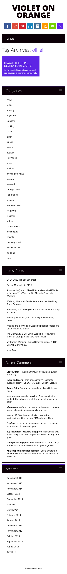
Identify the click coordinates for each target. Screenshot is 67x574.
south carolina (13, 226)
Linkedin (30, 26)
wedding (11, 253)
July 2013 (11, 552)
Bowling (10, 110)
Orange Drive (13, 189)
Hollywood (12, 158)
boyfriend (11, 115)
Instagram (37, 26)
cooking (10, 126)
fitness (10, 142)
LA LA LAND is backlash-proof (21, 280)
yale (9, 258)
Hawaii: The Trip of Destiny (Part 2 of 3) (18, 64)
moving (10, 179)
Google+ (15, 26)
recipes (10, 200)
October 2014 (13, 494)
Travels (10, 237)
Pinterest (22, 26)
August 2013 (13, 546)
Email (52, 26)
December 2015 (14, 478)
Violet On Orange (33, 11)
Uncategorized (14, 242)
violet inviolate (14, 247)
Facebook (7, 26)
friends (10, 147)
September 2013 (15, 541)
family (9, 137)
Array (9, 100)
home (9, 163)
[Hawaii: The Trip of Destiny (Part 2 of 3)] (20, 58)
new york (11, 184)
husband (11, 168)
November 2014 (14, 489)
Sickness (11, 216)
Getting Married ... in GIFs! (19, 285)
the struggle (12, 231)
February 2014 (14, 515)
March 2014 (12, 510)
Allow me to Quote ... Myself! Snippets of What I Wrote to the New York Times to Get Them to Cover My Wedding (32, 293)
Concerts (11, 121)
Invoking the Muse (15, 174)
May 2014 (11, 504)
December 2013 (14, 525)
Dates (9, 131)
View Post (11, 350)
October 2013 (13, 536)
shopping (11, 210)
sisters (10, 221)
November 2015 (14, 483)
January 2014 (13, 520)
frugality (10, 153)
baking (10, 105)
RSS (45, 26)
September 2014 (15, 499)
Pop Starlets (12, 195)
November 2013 (14, 531)
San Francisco (14, 205)
